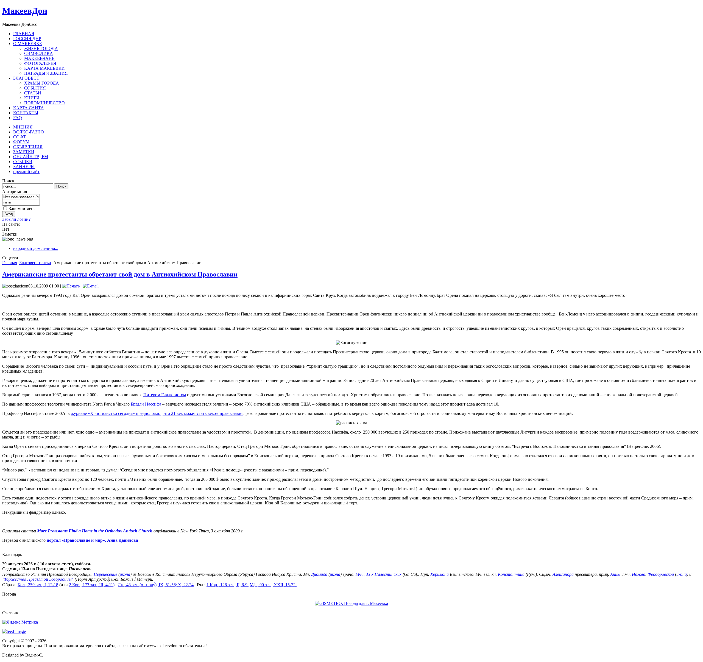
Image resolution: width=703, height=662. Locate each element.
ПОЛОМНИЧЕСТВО (44, 102)
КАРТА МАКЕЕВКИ (44, 68)
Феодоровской (661, 574)
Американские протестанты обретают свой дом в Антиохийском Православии (120, 274)
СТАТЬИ (32, 93)
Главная (9, 262)
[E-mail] (91, 286)
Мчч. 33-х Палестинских (378, 574)
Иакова (638, 574)
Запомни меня (22, 208)
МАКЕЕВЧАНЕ (39, 58)
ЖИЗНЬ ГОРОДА (41, 48)
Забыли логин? (16, 219)
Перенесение (105, 574)
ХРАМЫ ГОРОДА (41, 83)
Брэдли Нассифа (146, 404)
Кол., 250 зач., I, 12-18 (38, 584)
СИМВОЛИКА (38, 53)
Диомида (319, 574)
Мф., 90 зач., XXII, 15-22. (273, 584)
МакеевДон (24, 11)
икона (125, 574)
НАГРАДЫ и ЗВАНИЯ (46, 73)
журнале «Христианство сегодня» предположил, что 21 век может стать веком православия (157, 413)
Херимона (439, 574)
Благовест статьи (35, 262)
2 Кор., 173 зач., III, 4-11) (92, 584)
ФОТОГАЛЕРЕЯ (40, 63)
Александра (563, 574)
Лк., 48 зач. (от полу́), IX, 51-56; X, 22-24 (156, 584)
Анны (615, 574)
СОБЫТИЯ (35, 88)
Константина (511, 574)
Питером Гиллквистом (164, 394)
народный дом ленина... (35, 248)
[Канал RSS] (14, 631)
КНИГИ (32, 98)
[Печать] (71, 286)
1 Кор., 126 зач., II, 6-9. (228, 584)
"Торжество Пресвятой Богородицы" (38, 579)
